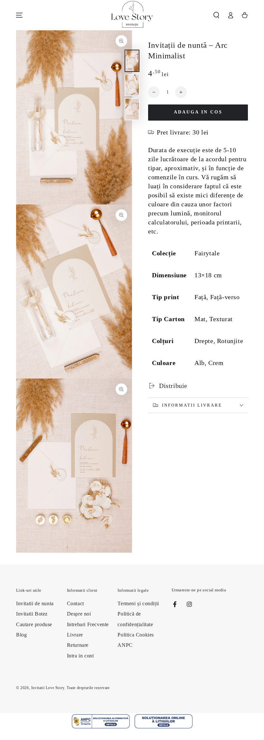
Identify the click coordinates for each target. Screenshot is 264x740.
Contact (75, 603)
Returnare (78, 645)
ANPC (125, 645)
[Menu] (19, 15)
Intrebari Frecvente (88, 624)
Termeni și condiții (138, 603)
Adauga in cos (198, 112)
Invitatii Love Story (47, 688)
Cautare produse (34, 624)
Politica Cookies (136, 634)
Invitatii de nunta (35, 603)
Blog (21, 634)
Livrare (75, 634)
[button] (216, 15)
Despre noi (79, 614)
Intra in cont (80, 655)
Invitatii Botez (32, 614)
